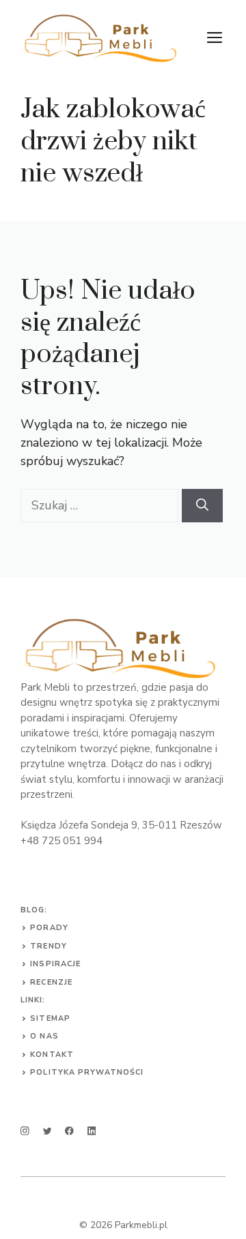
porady (49, 928)
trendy (48, 946)
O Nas (44, 1036)
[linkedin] (91, 1130)
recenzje (51, 982)
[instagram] (24, 1130)
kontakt (52, 1054)
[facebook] (69, 1130)
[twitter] (47, 1130)
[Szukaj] (202, 505)
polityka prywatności (87, 1072)
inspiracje (55, 964)
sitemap (50, 1018)
